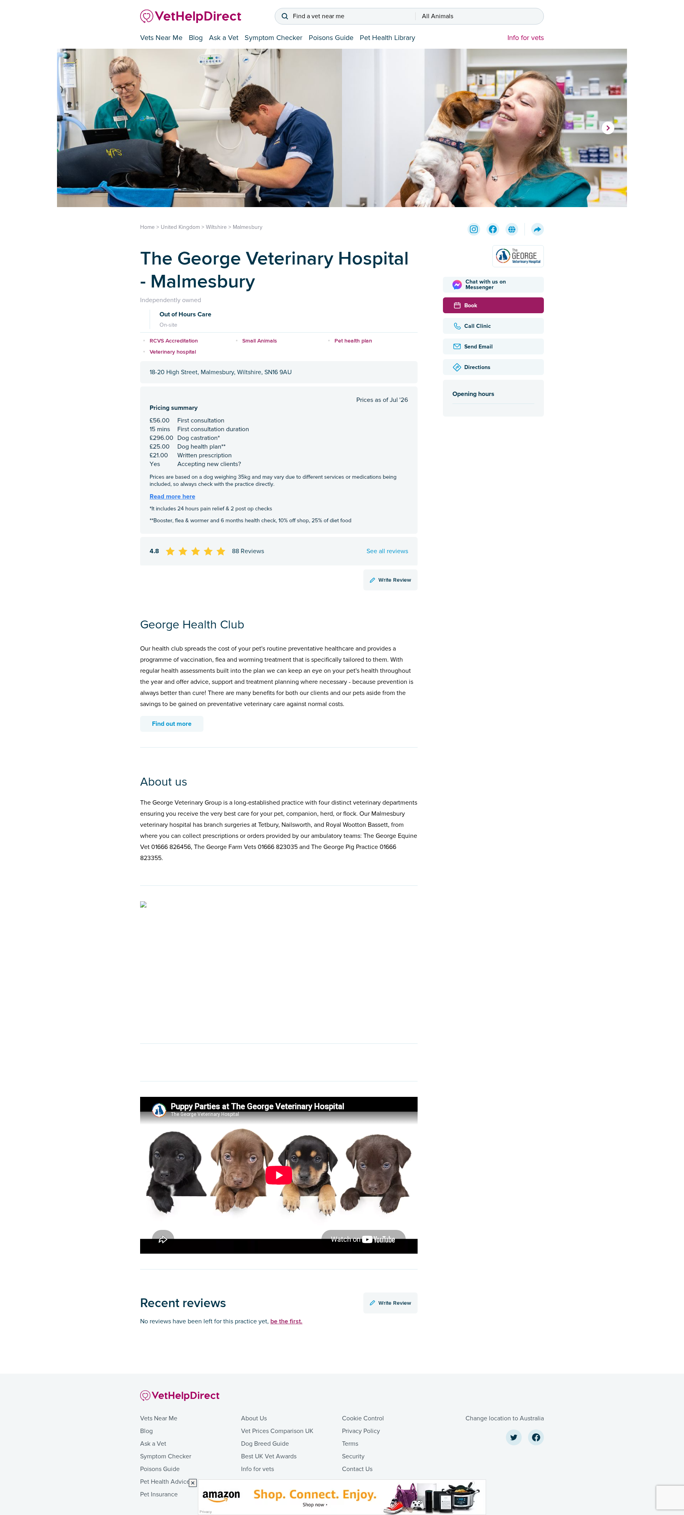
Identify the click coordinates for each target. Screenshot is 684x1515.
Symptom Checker (273, 37)
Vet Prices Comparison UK (277, 1431)
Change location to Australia (505, 1418)
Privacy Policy (361, 1431)
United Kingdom (180, 227)
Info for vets (525, 37)
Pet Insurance (159, 1494)
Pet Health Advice (165, 1482)
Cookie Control (363, 1418)
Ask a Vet (223, 37)
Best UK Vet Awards (268, 1456)
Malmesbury (247, 227)
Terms (350, 1444)
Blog (196, 37)
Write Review (394, 580)
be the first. (286, 1321)
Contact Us (357, 1469)
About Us (254, 1418)
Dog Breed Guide (265, 1444)
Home (147, 227)
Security (353, 1456)
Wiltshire (216, 227)
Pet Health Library (387, 37)
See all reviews (387, 551)
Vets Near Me (161, 37)
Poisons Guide (331, 37)
